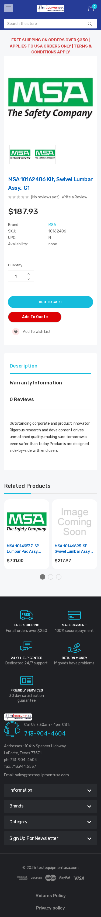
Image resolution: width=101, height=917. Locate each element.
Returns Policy (51, 895)
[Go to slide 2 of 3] (50, 577)
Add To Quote (35, 317)
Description (23, 366)
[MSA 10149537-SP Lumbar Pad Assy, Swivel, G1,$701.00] (27, 522)
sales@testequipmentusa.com (42, 775)
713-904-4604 (45, 733)
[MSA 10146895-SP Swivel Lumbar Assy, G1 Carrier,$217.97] (75, 522)
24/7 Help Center (27, 658)
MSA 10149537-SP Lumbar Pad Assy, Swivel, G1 (23, 549)
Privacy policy (50, 908)
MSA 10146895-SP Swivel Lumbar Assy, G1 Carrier (72, 549)
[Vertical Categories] (8, 8)
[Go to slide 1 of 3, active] (42, 577)
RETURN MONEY (74, 658)
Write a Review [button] (74, 197)
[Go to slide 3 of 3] (58, 577)
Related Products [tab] (27, 486)
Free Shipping (26, 625)
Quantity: (15, 265)
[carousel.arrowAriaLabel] (26, 615)
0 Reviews (22, 399)
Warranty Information (36, 383)
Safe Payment (74, 625)
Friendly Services (27, 690)
